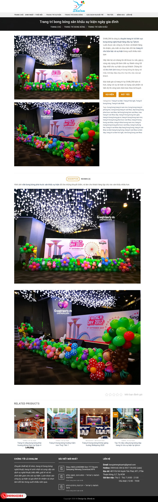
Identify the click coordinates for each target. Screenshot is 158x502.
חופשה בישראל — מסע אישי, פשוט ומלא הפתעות (82, 476)
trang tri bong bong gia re (112, 117)
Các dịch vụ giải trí (95, 15)
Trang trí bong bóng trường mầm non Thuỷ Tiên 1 (62, 444)
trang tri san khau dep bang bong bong (120, 127)
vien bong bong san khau (133, 132)
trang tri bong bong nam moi (132, 117)
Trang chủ (18, 15)
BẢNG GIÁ (121, 15)
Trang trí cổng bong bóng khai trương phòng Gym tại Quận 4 (29, 444)
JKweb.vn (91, 499)
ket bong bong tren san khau (128, 112)
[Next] (143, 430)
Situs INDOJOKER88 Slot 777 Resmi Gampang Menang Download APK (82, 468)
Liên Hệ (129, 15)
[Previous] (14, 430)
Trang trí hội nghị (129, 101)
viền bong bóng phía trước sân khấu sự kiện (40, 184)
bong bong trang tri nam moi (117, 107)
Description (73, 179)
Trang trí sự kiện (53, 15)
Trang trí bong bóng (74, 15)
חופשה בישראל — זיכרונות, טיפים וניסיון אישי (82, 486)
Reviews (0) (85, 179)
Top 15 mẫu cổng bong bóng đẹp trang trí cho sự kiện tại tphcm (128, 444)
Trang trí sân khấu (98, 27)
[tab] (73, 179)
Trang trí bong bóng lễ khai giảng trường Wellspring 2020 (95, 444)
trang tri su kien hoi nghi (115, 132)
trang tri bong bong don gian (129, 115)
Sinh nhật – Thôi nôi (33, 15)
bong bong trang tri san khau (121, 110)
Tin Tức (110, 15)
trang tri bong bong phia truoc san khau (117, 120)
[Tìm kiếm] (143, 14)
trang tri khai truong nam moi (124, 122)
